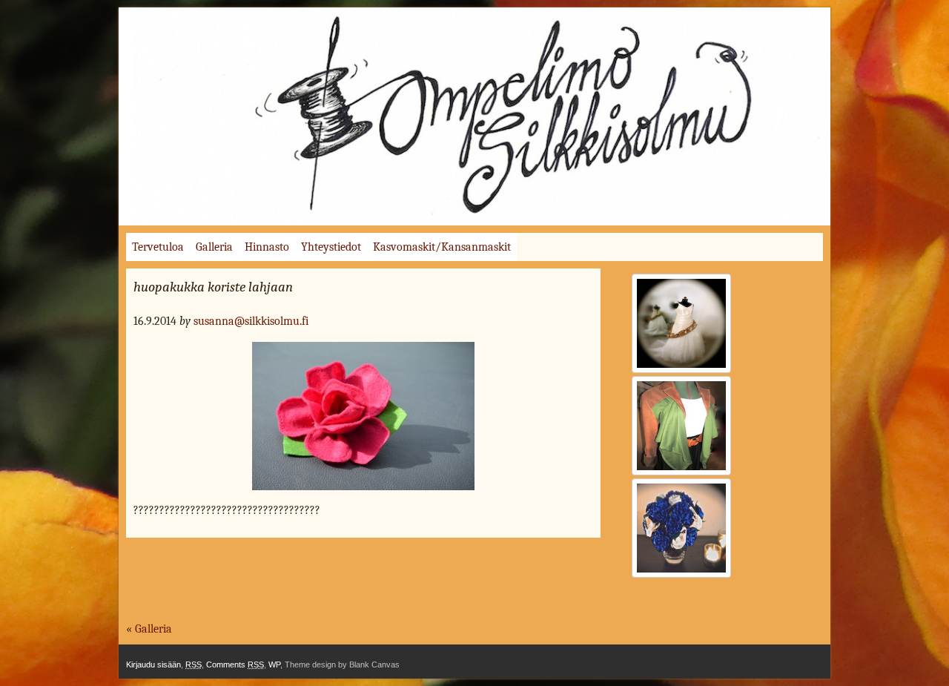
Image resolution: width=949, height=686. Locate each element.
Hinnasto (267, 247)
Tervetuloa (158, 247)
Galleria (214, 247)
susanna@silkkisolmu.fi (251, 321)
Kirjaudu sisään (153, 664)
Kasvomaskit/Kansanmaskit (442, 247)
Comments (235, 664)
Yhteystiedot (331, 247)
